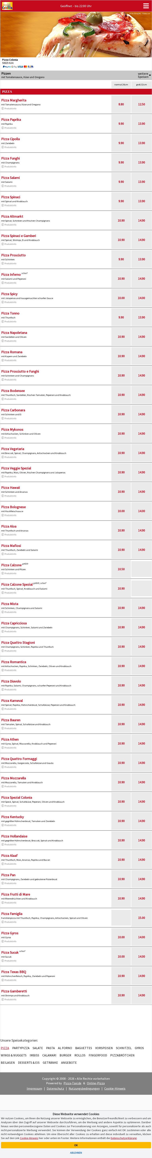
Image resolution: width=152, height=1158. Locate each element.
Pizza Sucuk (10, 952)
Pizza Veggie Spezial (16, 468)
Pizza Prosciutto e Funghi (20, 371)
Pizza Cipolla (10, 139)
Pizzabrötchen (122, 1055)
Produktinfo (10, 108)
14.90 (141, 220)
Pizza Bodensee (13, 390)
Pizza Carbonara (13, 410)
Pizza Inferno (11, 274)
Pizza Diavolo (11, 681)
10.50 (121, 569)
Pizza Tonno (10, 313)
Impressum (34, 1088)
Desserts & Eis (29, 1063)
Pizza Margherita (13, 100)
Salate (38, 1048)
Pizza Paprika (11, 119)
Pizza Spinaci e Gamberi (18, 235)
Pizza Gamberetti (14, 991)
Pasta (50, 1048)
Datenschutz (55, 1088)
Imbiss (34, 1055)
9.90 (121, 124)
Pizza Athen (10, 739)
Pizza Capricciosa (14, 623)
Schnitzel (124, 1048)
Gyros (139, 1048)
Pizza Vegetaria (12, 448)
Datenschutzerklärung (124, 1138)
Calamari (49, 1055)
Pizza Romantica (13, 662)
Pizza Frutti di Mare (15, 894)
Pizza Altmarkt (12, 216)
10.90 (121, 220)
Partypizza (20, 1048)
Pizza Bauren (10, 720)
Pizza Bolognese (13, 507)
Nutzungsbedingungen (84, 1088)
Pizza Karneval (12, 700)
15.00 (141, 918)
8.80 (121, 104)
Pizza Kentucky (12, 816)
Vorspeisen (104, 1048)
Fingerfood (98, 1055)
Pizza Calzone (11, 565)
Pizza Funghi (10, 158)
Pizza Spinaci (10, 197)
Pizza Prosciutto (13, 255)
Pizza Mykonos (12, 429)
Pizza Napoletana (14, 332)
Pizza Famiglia (11, 913)
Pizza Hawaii (10, 487)
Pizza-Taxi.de (72, 1083)
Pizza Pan (8, 875)
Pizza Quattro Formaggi (19, 758)
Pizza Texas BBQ (13, 971)
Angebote (69, 1063)
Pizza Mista (9, 603)
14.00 (141, 298)
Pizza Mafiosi (11, 545)
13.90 (141, 124)
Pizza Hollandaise (14, 836)
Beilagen (8, 1063)
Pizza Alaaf (9, 855)
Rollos (80, 1055)
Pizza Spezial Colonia (16, 797)
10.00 (121, 298)
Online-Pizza (96, 1083)
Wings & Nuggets (14, 1055)
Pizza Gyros (9, 933)
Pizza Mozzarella (13, 778)
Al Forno (65, 1048)
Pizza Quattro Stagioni (18, 642)
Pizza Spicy (9, 294)
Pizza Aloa (8, 526)
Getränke (50, 1063)
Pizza (5, 1048)
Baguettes (83, 1048)
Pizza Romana (11, 352)
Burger (65, 1055)
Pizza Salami (10, 177)
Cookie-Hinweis (114, 1088)
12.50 (141, 104)
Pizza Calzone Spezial (17, 584)
